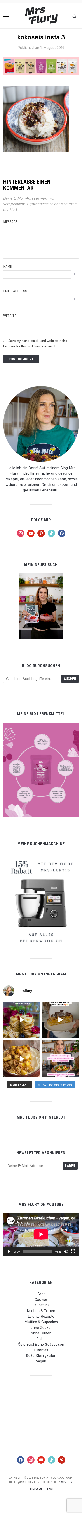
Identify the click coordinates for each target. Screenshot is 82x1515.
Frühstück (41, 1305)
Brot (41, 1294)
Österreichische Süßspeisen (41, 1344)
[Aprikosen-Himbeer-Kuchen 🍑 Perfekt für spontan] (60, 1020)
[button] (6, 16)
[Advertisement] (41, 1408)
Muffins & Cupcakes (41, 1322)
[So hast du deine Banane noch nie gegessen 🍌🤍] (21, 1058)
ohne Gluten (41, 1333)
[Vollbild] (73, 1251)
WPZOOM (67, 1482)
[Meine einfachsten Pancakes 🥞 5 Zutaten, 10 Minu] (21, 1020)
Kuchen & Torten (41, 1310)
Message (10, 222)
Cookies (41, 1299)
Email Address (15, 291)
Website (9, 316)
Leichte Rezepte (41, 1316)
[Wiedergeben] (9, 1251)
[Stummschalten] (66, 1251)
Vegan (41, 1361)
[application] (41, 1234)
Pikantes (41, 1350)
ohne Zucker (41, 1327)
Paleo (41, 1339)
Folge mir (41, 519)
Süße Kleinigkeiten (41, 1355)
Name (7, 266)
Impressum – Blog (41, 1488)
